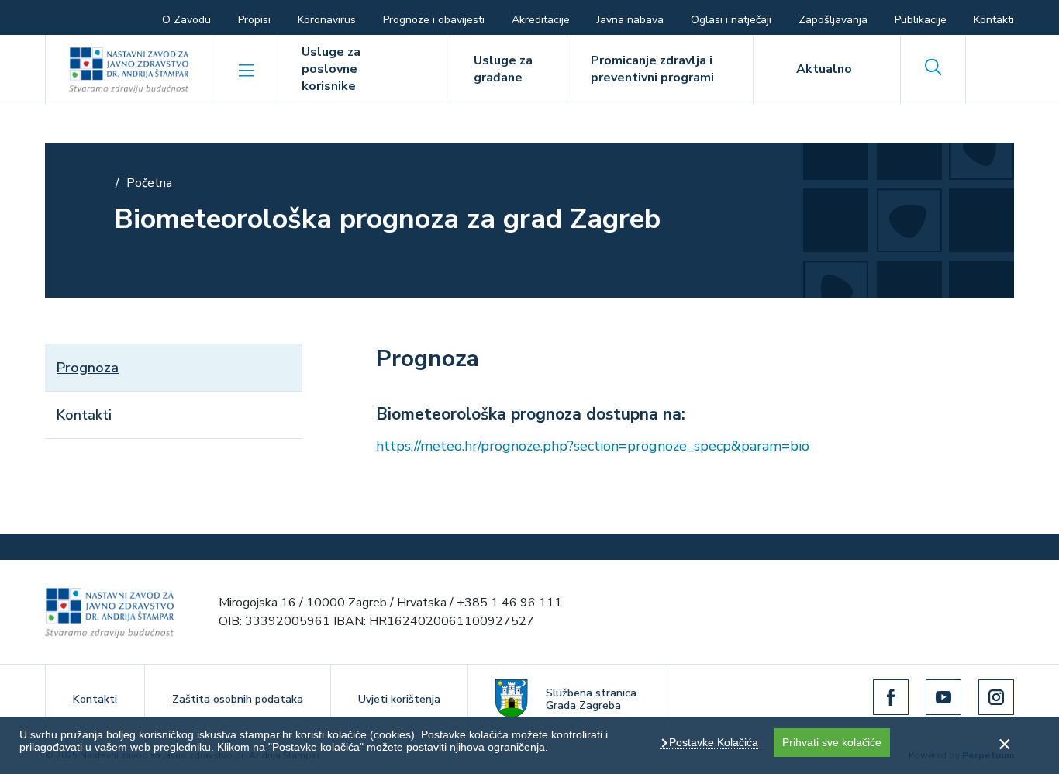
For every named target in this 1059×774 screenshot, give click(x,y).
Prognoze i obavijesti (434, 19)
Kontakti (994, 19)
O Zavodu (186, 19)
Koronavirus (327, 19)
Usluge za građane (503, 69)
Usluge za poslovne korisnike (331, 69)
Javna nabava (630, 19)
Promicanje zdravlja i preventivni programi (652, 69)
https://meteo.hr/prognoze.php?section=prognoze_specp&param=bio (592, 446)
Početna (149, 183)
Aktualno (824, 69)
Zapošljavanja (833, 19)
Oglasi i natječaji (731, 19)
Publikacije (921, 19)
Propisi (254, 19)
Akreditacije (541, 19)
